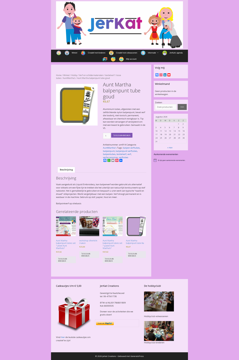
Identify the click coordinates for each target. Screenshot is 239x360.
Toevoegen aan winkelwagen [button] (62, 259)
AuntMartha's (69, 78)
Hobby (74, 75)
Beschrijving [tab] (66, 169)
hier (63, 337)
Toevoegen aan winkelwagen (121, 135)
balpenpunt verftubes (126, 151)
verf (129, 154)
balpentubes (109, 154)
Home (58, 75)
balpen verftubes (131, 147)
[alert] (171, 160)
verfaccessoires (110, 157)
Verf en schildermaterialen (91, 75)
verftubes (123, 157)
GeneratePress (137, 356)
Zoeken (158, 102)
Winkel (66, 75)
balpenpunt (109, 151)
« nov (169, 147)
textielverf (110, 75)
